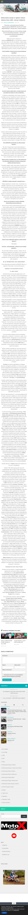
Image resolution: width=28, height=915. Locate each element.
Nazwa (4, 665)
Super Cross (5, 793)
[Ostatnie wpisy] (5, 705)
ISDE (2, 13)
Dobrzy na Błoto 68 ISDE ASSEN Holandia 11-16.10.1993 (6, 642)
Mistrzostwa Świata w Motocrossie (10, 780)
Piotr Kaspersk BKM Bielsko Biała (14, 726)
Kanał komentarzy (6, 851)
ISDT (3, 758)
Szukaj (2, 813)
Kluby (3, 761)
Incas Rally (4, 752)
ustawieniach (16, 910)
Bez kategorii (10, 717)
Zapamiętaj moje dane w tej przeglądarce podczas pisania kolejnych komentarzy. (12, 675)
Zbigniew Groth (10, 740)
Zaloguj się (4, 845)
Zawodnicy (9, 724)
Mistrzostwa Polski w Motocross (9, 774)
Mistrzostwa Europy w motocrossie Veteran (12, 768)
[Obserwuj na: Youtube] (26, 686)
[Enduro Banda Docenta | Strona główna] (2, 2)
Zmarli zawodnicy (11, 738)
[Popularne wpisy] (14, 705)
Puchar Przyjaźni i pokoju (8, 786)
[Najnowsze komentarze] (22, 705)
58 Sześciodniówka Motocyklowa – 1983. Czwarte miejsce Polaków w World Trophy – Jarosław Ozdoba (17, 712)
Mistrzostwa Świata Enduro (8, 777)
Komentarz (5, 655)
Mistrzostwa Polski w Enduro (8, 771)
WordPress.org (5, 854)
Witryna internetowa (7, 669)
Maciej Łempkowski (9, 22)
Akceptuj (4, 912)
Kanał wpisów (5, 848)
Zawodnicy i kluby (6, 799)
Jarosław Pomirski (11, 733)
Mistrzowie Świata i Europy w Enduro (10, 783)
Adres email (17, 665)
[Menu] (26, 1)
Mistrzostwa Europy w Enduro (9, 764)
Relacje (4, 790)
